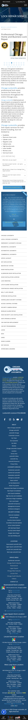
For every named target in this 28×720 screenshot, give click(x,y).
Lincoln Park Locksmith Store (14, 549)
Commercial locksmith (8, 254)
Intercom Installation (8, 296)
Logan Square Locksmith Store (14, 547)
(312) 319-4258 (16, 590)
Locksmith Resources (14, 461)
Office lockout (6, 258)
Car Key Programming (8, 326)
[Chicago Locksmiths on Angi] (22, 419)
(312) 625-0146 (16, 592)
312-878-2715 (21, 2)
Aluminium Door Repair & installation (14, 488)
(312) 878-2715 (16, 619)
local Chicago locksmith (11, 382)
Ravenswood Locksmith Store (14, 544)
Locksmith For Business (14, 503)
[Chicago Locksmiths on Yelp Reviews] (14, 419)
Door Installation (7, 269)
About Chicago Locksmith (14, 427)
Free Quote (3, 718)
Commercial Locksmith (14, 472)
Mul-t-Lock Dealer (7, 292)
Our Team (14, 438)
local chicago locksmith (9, 239)
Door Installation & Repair (10, 277)
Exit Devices (5, 345)
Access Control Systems (9, 303)
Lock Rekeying (5, 281)
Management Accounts (14, 506)
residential (20, 377)
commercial (5, 379)
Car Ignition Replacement (9, 322)
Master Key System (7, 265)
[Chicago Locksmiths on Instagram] (10, 419)
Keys (2, 333)
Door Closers (5, 341)
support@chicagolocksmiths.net (14, 610)
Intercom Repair (14, 517)
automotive (14, 379)
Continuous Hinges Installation (12, 288)
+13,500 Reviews (10, 719)
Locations (14, 451)
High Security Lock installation (14, 496)
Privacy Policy (14, 464)
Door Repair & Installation (14, 490)
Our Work (14, 443)
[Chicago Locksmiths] (5, 5)
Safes (3, 337)
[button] (4, 62)
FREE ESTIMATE (6, 1)
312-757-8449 (14, 633)
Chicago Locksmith (6, 100)
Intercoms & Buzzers (8, 349)
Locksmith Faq (14, 459)
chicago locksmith (7, 235)
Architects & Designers (14, 509)
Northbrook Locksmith (14, 560)
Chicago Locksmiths (9, 88)
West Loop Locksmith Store (14, 552)
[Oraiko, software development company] (14, 706)
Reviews (14, 446)
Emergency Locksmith (14, 478)
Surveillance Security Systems (11, 300)
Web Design (7, 704)
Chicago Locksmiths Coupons (14, 448)
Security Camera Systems (14, 520)
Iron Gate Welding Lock (14, 535)
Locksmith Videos (14, 456)
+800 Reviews (17, 719)
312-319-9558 (15, 644)
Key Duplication (6, 262)
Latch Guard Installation (9, 284)
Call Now (24, 718)
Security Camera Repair (9, 307)
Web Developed (17, 704)
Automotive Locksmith (14, 475)
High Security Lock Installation (11, 315)
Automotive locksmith (8, 250)
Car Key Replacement (14, 483)
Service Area (14, 453)
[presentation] (5, 49)
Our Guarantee (14, 440)
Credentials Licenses (14, 435)
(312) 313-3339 (16, 672)
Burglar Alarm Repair (8, 311)
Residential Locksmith (8, 247)
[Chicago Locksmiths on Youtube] (18, 419)
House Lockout (14, 480)
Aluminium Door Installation (11, 273)
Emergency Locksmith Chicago (11, 243)
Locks (3, 330)
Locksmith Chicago (14, 433)
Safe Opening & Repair (8, 318)
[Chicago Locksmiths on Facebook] (4, 419)
